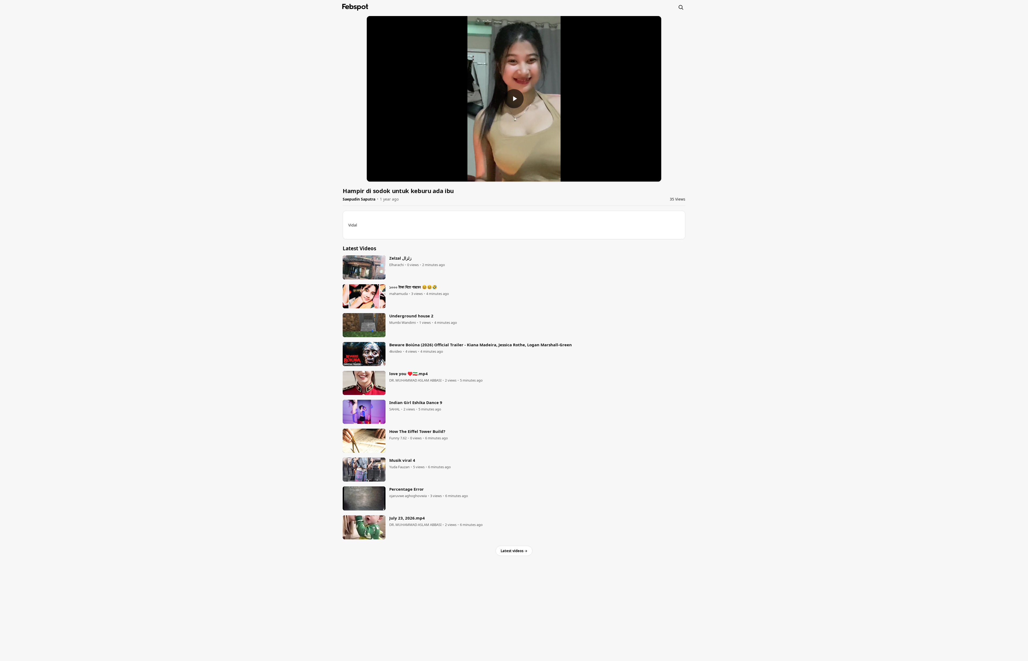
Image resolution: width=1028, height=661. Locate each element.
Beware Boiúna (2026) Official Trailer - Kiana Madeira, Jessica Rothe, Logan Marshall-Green (480, 344)
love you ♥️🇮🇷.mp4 (408, 373)
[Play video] (514, 98)
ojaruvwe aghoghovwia (408, 496)
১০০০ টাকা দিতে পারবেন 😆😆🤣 (413, 287)
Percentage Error (406, 489)
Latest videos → (514, 550)
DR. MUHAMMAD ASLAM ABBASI (415, 380)
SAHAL (394, 409)
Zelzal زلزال (400, 258)
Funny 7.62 (398, 438)
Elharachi (396, 265)
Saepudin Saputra (359, 199)
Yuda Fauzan (399, 467)
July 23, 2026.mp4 (407, 518)
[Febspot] (355, 7)
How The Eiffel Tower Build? (417, 431)
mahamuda (398, 293)
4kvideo (395, 351)
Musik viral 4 (402, 460)
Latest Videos (359, 248)
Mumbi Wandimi (402, 322)
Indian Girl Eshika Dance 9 (415, 402)
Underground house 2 (411, 315)
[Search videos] (681, 7)
